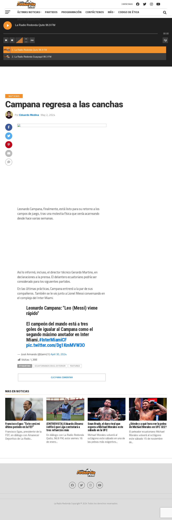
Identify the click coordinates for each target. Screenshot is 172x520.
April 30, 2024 (59, 354)
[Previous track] (6, 40)
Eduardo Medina (29, 115)
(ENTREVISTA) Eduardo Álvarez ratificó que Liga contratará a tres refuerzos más (64, 427)
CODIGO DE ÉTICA (128, 12)
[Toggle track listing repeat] (32, 40)
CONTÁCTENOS (94, 12)
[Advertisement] (61, 246)
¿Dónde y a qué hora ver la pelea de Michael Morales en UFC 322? (147, 425)
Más (110, 12)
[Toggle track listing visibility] (165, 40)
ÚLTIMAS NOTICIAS (28, 12)
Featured (75, 365)
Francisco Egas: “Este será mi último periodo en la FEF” (22, 425)
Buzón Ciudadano (29, 19)
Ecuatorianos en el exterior (50, 365)
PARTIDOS (51, 12)
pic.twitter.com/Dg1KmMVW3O (55, 345)
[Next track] (12, 40)
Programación (71, 12)
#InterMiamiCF (53, 340)
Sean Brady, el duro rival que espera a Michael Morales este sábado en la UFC (105, 427)
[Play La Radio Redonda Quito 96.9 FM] (7, 25)
